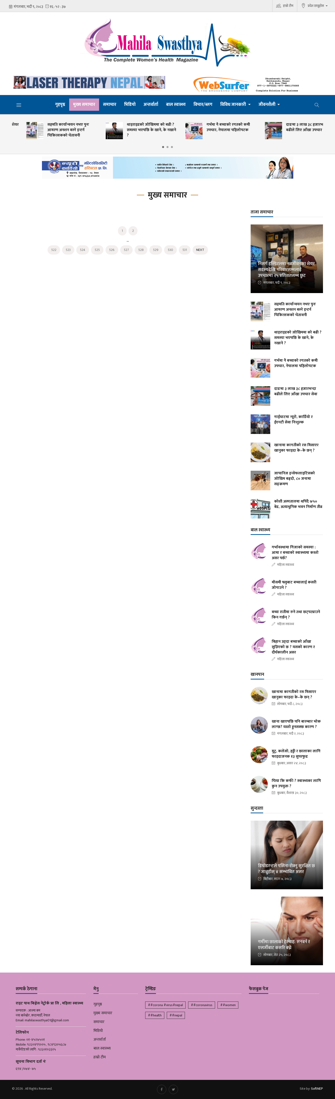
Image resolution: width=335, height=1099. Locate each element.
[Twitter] (173, 1089)
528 (141, 250)
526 (112, 250)
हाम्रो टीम (288, 6)
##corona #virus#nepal (165, 1005)
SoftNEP (317, 1088)
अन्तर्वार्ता (150, 104)
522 (53, 250)
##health (155, 1015)
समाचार (109, 104)
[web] (247, 84)
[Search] (317, 105)
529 (155, 250)
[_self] (167, 169)
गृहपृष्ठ (60, 104)
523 (68, 250)
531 (184, 250)
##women (228, 1005)
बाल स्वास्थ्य (176, 104)
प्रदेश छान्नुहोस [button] (316, 6)
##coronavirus (201, 1005)
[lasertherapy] (88, 82)
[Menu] (19, 105)
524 (82, 250)
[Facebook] (161, 1089)
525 (97, 250)
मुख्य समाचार (84, 104)
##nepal (175, 1015)
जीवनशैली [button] (267, 104)
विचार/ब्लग (202, 104)
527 (126, 250)
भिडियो (130, 104)
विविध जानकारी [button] (233, 104)
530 (170, 250)
